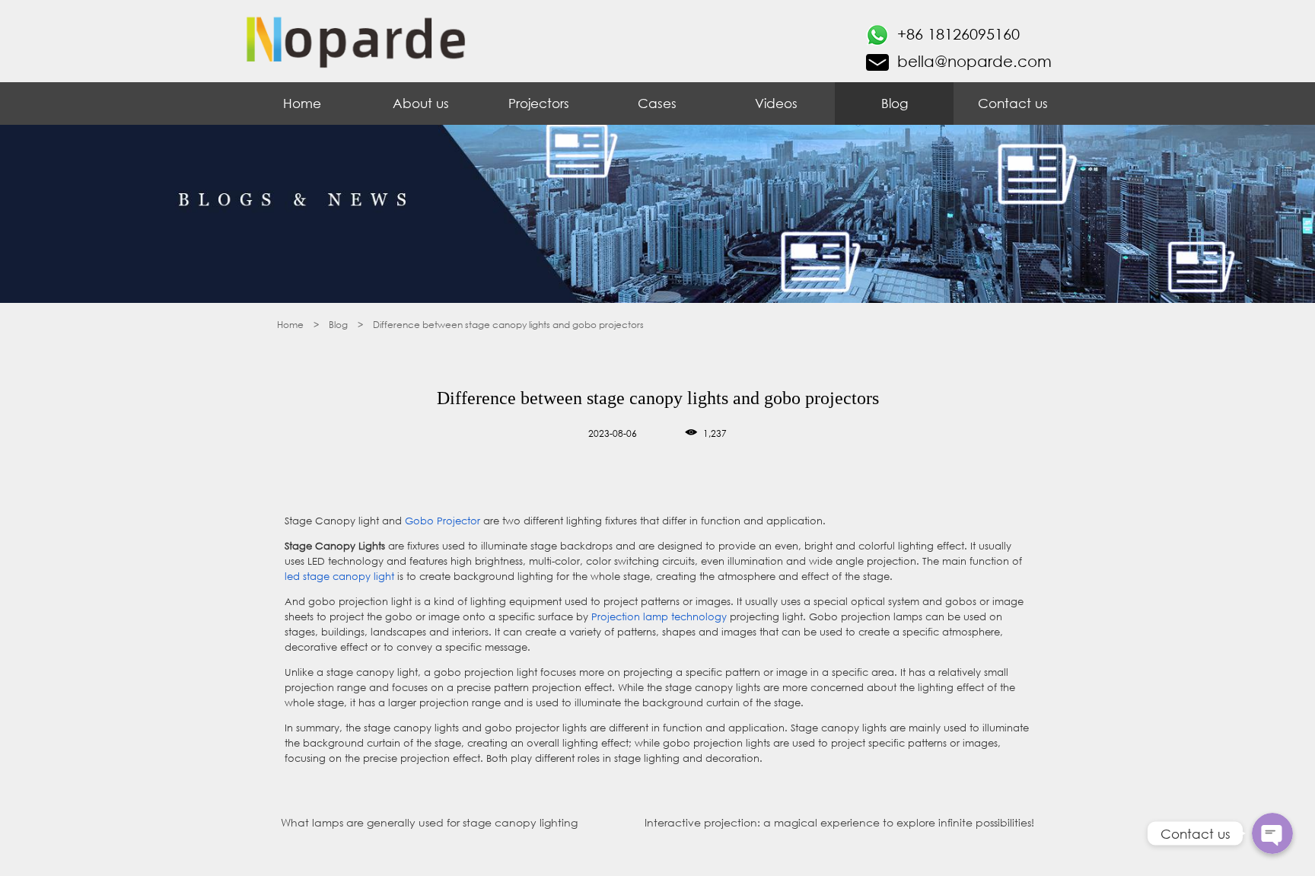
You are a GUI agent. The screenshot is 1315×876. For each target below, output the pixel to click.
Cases (657, 103)
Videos (776, 103)
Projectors (538, 103)
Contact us (1013, 103)
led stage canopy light (339, 576)
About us (421, 103)
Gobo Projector (442, 520)
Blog (894, 103)
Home (302, 103)
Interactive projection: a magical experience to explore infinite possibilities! (839, 822)
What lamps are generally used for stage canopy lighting (429, 822)
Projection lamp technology (659, 616)
